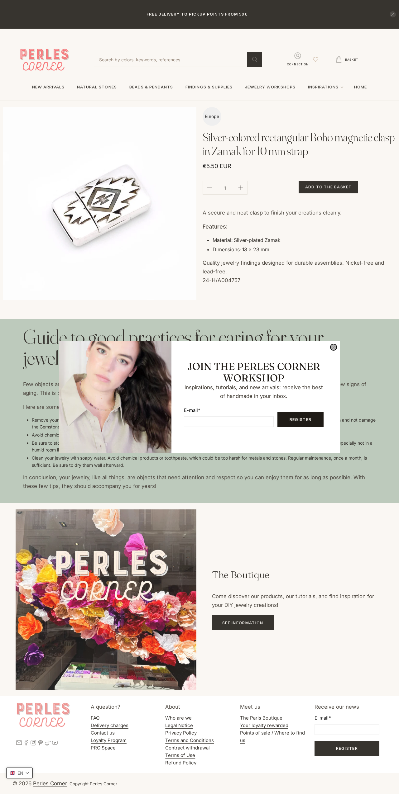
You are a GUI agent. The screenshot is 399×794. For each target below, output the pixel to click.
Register (300, 419)
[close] (333, 347)
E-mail (192, 410)
